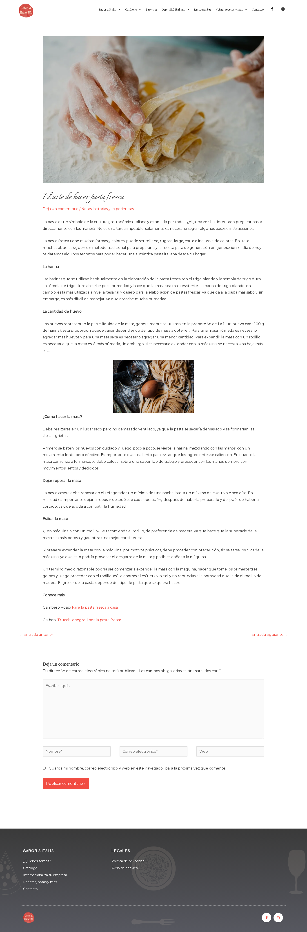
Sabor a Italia (107, 9)
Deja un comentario (60, 209)
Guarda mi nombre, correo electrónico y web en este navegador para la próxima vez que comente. (137, 768)
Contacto (258, 9)
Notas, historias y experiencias (107, 209)
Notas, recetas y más (229, 9)
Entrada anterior (36, 634)
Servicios (151, 9)
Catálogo (131, 9)
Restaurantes (202, 9)
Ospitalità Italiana (173, 9)
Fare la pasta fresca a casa (95, 607)
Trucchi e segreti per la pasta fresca (89, 620)
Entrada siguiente (269, 634)
